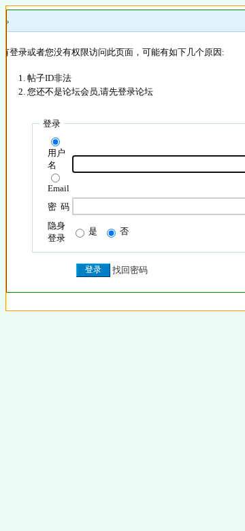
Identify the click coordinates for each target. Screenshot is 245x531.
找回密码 (130, 270)
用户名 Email (58, 170)
